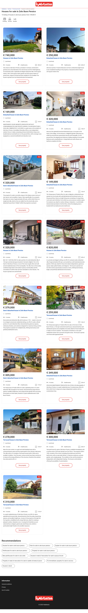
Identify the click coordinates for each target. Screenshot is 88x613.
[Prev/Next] (5, 40)
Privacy (4, 587)
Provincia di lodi (16, 9)
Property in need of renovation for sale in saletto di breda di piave (22, 561)
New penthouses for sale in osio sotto (14, 556)
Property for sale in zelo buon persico (43, 550)
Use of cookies (5, 590)
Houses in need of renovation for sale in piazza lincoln (47, 556)
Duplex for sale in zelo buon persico (66, 545)
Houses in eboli (7, 566)
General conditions (7, 584)
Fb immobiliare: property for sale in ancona (60, 561)
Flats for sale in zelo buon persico (40, 545)
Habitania (4, 9)
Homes (9, 9)
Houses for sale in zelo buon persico (13, 545)
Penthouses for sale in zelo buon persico (15, 550)
